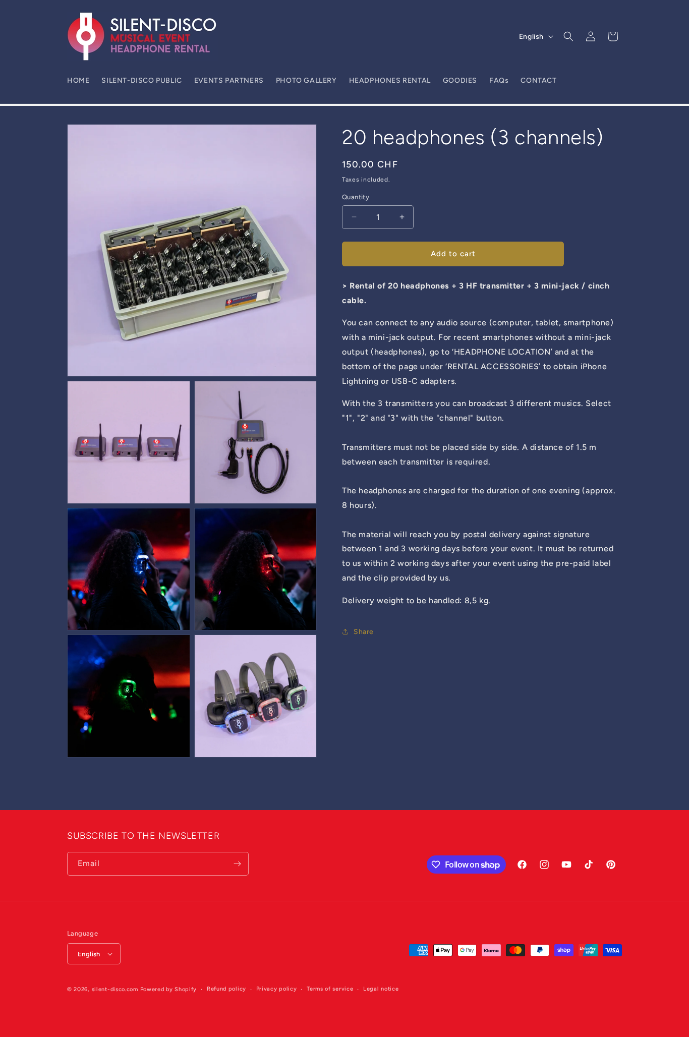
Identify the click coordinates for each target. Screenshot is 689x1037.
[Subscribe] (237, 864)
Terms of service (330, 989)
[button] (568, 36)
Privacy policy (276, 989)
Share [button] (364, 631)
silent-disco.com (115, 989)
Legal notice (380, 989)
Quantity (355, 197)
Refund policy (226, 989)
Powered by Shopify (168, 989)
